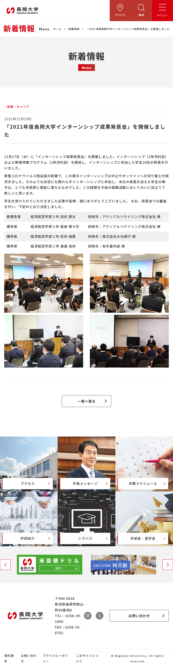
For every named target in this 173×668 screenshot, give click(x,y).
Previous (5, 564)
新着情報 (73, 29)
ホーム (57, 29)
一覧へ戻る (87, 401)
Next (167, 564)
